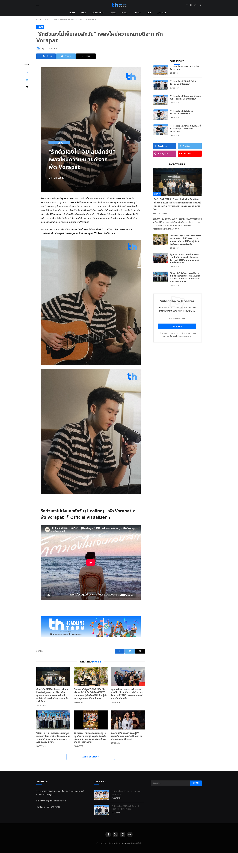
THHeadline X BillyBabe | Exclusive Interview (182, 112)
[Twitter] (27, 80)
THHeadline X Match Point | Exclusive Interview (184, 82)
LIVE (149, 12)
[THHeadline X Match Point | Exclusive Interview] (160, 85)
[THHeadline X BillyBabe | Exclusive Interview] (160, 114)
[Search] (200, 5)
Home (72, 12)
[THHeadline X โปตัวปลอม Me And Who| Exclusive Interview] (160, 100)
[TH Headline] (119, 5)
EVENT (138, 12)
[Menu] (37, 5)
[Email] (27, 87)
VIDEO (124, 12)
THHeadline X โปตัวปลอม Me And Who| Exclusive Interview (185, 97)
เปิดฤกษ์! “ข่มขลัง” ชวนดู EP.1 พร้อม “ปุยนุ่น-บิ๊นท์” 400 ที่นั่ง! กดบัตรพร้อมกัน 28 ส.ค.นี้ (127, 736)
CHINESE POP (98, 12)
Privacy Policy (175, 336)
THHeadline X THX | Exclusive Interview (184, 68)
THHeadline (129, 843)
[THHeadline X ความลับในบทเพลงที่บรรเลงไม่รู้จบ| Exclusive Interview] (160, 129)
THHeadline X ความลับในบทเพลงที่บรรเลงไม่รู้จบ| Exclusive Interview (185, 129)
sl (45, 48)
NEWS (83, 12)
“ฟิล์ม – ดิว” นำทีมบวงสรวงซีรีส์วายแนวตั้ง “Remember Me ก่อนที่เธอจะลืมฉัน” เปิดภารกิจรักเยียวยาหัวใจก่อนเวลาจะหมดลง (53, 738)
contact (161, 12)
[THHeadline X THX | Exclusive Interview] (160, 70)
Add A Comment (91, 757)
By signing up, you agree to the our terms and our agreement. (178, 334)
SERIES (113, 12)
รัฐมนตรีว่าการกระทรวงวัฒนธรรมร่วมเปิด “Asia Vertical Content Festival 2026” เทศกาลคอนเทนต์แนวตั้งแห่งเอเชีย (127, 694)
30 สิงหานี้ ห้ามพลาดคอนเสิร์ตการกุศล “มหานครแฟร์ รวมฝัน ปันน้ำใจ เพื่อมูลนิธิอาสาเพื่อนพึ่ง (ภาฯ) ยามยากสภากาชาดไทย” (90, 738)
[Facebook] (27, 72)
